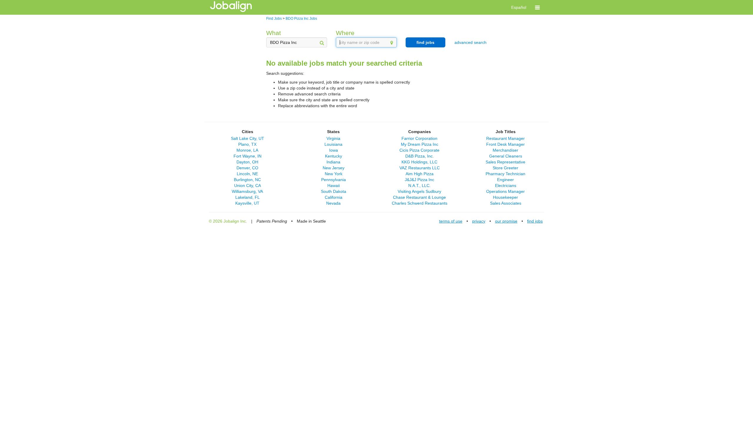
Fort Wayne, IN (247, 156)
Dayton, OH (247, 162)
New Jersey (333, 167)
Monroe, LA (247, 150)
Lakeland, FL (247, 197)
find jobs (425, 42)
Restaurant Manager (505, 138)
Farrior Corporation (419, 138)
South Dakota (333, 191)
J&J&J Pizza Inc (419, 179)
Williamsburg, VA (247, 191)
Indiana (333, 162)
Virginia (333, 138)
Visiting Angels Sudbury (419, 191)
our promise (506, 221)
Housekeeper (505, 197)
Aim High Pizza (420, 173)
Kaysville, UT (247, 203)
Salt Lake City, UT (247, 138)
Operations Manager (505, 191)
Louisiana (333, 144)
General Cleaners (505, 156)
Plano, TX (247, 144)
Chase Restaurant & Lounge (419, 197)
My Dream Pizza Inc (419, 144)
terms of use (450, 221)
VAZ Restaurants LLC (419, 167)
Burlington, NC (247, 179)
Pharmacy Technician (505, 173)
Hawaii (333, 185)
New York (333, 173)
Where (345, 32)
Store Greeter (505, 167)
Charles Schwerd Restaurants (419, 203)
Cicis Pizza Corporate (419, 150)
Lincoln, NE (247, 173)
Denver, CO (247, 167)
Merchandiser (505, 150)
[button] (537, 7)
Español (518, 7)
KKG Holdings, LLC (419, 162)
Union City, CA (247, 185)
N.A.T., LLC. (419, 185)
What (273, 32)
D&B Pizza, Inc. (419, 156)
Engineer (505, 179)
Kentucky (333, 156)
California (333, 197)
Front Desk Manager (505, 144)
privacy (478, 221)
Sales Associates (505, 203)
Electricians (505, 185)
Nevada (333, 203)
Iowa (333, 150)
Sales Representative (505, 162)
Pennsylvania (333, 179)
